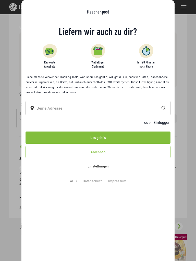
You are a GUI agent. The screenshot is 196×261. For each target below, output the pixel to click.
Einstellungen (98, 166)
